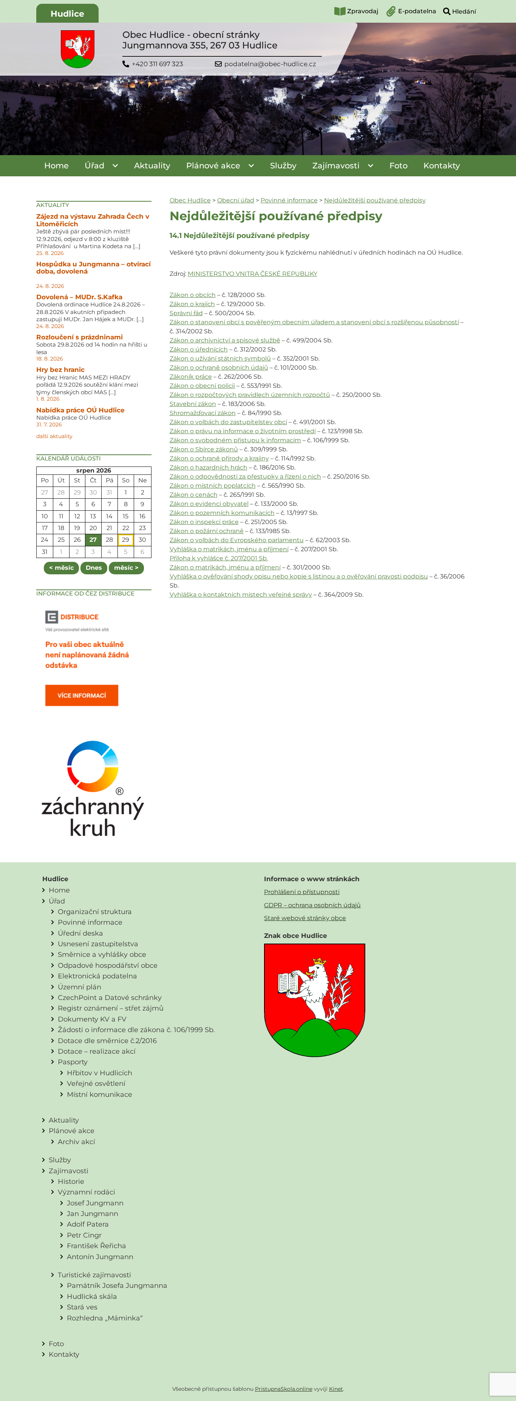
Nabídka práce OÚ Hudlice (80, 410)
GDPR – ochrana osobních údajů (312, 905)
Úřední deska (80, 933)
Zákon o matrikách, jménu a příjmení (225, 567)
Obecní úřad (235, 200)
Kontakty (441, 165)
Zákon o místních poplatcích (213, 485)
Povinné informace (289, 200)
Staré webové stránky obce (305, 918)
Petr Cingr (84, 1235)
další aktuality (54, 436)
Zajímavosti (336, 165)
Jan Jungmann (92, 1214)
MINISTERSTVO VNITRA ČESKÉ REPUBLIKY (252, 273)
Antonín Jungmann (100, 1257)
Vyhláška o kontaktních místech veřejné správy (241, 594)
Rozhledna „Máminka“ (105, 1318)
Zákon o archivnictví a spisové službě (225, 340)
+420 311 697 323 (157, 64)
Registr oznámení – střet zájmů (111, 1008)
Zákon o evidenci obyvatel (209, 503)
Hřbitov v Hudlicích (99, 1073)
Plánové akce (213, 165)
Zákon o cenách (194, 494)
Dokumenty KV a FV (92, 1019)
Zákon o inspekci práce (204, 522)
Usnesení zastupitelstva (98, 944)
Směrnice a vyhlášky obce (102, 954)
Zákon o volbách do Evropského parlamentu (237, 540)
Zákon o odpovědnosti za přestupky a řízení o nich (245, 476)
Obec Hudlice (190, 200)
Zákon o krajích (192, 304)
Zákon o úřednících (199, 349)
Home (56, 165)
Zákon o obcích (193, 295)
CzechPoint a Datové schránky (110, 997)
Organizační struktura (95, 912)
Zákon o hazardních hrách (208, 467)
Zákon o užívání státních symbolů (220, 358)
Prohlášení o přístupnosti (302, 892)
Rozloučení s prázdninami (79, 337)
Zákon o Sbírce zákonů (204, 449)
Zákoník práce (191, 376)
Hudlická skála (92, 1296)
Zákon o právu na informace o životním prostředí (243, 431)
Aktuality (152, 165)
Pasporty (73, 1062)
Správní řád (186, 313)
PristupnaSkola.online (283, 1388)
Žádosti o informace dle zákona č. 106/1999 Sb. (136, 1030)
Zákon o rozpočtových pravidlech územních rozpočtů (250, 394)
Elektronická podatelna (97, 976)
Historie (71, 1181)
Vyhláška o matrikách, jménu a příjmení (229, 549)
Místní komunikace (99, 1094)
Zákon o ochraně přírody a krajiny (219, 458)
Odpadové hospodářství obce (108, 965)
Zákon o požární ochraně (207, 531)
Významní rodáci (86, 1192)
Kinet (336, 1388)
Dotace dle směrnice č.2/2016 (107, 1041)
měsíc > (126, 567)
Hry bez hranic (60, 369)
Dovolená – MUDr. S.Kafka (79, 297)
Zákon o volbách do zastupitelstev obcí (228, 422)
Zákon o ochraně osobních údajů (219, 367)
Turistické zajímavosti (94, 1275)
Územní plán (79, 987)
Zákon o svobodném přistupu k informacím (235, 440)
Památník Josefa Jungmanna (117, 1285)
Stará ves (82, 1307)
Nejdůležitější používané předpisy (375, 200)
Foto (398, 165)
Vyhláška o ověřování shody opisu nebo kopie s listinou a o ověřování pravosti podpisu (299, 576)
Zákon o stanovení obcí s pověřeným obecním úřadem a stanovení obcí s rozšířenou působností (314, 322)
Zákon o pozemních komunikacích (222, 512)
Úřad (94, 165)
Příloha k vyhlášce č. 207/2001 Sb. (219, 558)
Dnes (94, 567)
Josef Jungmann (95, 1203)
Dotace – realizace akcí (97, 1051)
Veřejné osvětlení (96, 1083)
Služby (283, 165)
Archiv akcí (76, 1142)
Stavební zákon (193, 403)
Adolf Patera (88, 1224)
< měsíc (61, 567)
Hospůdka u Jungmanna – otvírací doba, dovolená (93, 267)
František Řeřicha (96, 1246)
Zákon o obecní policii (202, 385)
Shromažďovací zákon (203, 413)
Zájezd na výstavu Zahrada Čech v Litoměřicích (92, 220)
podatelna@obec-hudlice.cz (270, 64)
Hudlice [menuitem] (67, 14)
